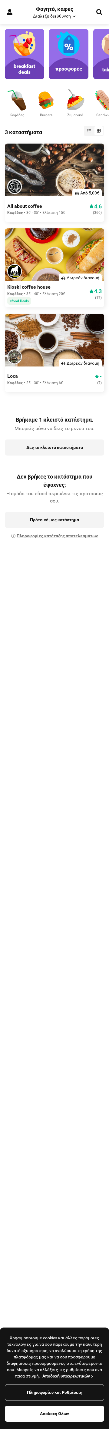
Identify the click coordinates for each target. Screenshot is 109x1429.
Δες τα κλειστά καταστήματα (54, 447)
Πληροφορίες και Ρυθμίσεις (54, 1392)
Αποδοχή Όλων (54, 1413)
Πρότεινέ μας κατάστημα (54, 519)
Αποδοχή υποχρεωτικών (66, 1376)
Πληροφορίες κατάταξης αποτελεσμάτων (57, 535)
